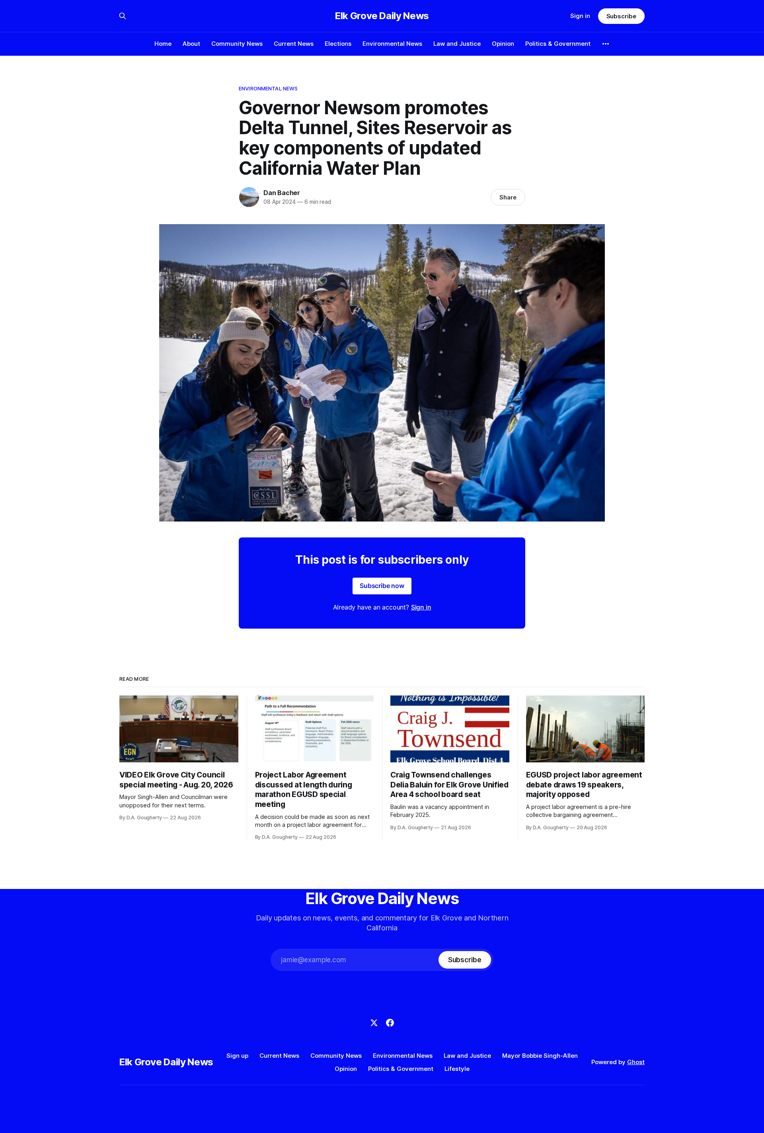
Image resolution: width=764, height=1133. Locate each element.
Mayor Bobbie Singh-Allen (540, 1055)
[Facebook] (390, 1023)
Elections (338, 43)
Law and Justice (457, 43)
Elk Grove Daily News (382, 16)
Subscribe (621, 16)
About (191, 43)
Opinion (503, 43)
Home (163, 43)
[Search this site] (123, 16)
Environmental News (392, 43)
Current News (294, 43)
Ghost (636, 1062)
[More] (605, 43)
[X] (374, 1023)
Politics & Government (558, 43)
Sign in (580, 16)
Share (507, 197)
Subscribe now (382, 586)
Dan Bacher (281, 193)
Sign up (237, 1055)
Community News (237, 43)
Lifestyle (457, 1068)
